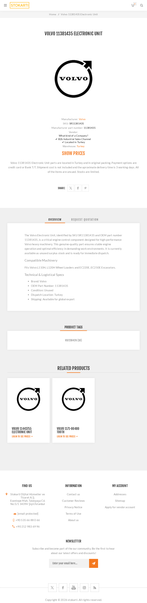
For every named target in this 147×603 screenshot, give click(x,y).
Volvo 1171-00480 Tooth (68, 430)
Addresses (120, 494)
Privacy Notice (73, 507)
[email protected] (27, 513)
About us (73, 520)
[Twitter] (52, 587)
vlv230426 (71, 340)
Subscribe (93, 563)
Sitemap (120, 500)
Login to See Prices (21, 436)
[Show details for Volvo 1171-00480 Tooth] (73, 399)
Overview (54, 219)
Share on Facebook (78, 188)
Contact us (73, 494)
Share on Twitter (70, 188)
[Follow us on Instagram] (84, 587)
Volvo (82, 119)
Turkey (80, 146)
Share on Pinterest (85, 188)
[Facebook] (63, 587)
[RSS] (95, 587)
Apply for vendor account (120, 507)
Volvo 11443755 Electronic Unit (22, 430)
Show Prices (73, 153)
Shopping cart (134, 4)
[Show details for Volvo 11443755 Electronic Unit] (28, 399)
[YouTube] (73, 587)
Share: (61, 188)
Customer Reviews (73, 500)
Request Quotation (85, 219)
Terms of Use (73, 513)
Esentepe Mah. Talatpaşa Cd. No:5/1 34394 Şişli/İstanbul (27, 502)
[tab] (55, 219)
